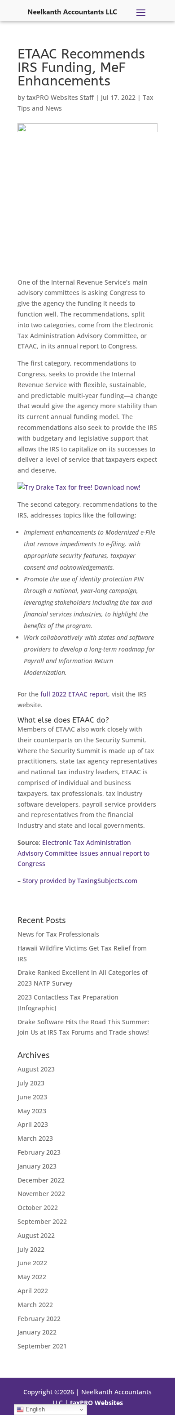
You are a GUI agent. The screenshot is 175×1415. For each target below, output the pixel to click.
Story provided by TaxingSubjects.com (79, 880)
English (34, 1409)
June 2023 (32, 1097)
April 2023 (33, 1124)
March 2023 (35, 1138)
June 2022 (32, 1263)
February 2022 (39, 1318)
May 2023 (32, 1111)
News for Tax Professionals (58, 934)
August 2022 (36, 1235)
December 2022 (41, 1180)
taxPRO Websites (96, 1402)
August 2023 (36, 1069)
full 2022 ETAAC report (74, 694)
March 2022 (35, 1304)
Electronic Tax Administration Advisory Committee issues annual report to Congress (83, 853)
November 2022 (41, 1193)
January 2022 (37, 1332)
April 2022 (33, 1290)
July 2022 (31, 1249)
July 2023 (31, 1083)
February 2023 (39, 1152)
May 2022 (32, 1276)
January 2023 (37, 1166)
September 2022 (42, 1221)
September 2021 (42, 1346)
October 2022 (38, 1207)
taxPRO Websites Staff (60, 97)
